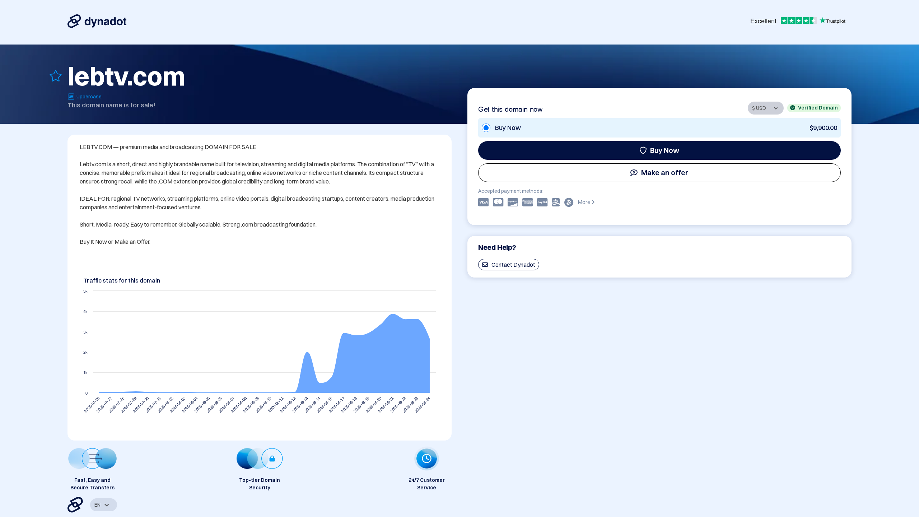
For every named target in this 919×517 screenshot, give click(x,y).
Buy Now (664, 150)
